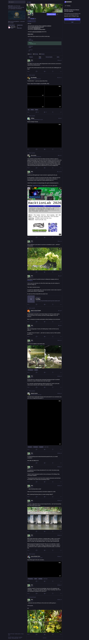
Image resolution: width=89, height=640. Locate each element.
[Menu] (60, 14)
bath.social (32, 18)
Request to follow (51, 14)
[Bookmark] (52, 71)
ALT (42, 94)
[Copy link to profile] (58, 14)
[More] (61, 71)
